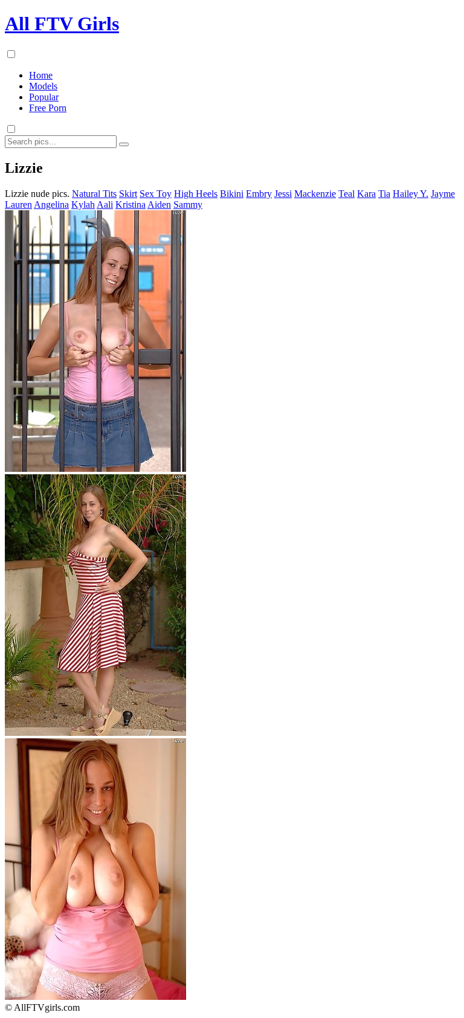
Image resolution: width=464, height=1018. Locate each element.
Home (41, 75)
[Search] (124, 144)
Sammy (187, 204)
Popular (44, 97)
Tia (384, 193)
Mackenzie (315, 193)
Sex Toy (156, 193)
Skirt (128, 193)
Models (43, 86)
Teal (346, 193)
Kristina (130, 204)
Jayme (443, 193)
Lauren (18, 204)
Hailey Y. (410, 193)
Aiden (159, 204)
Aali (105, 204)
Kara (366, 193)
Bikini (231, 193)
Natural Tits (94, 193)
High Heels (196, 193)
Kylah (83, 204)
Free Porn (47, 108)
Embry (259, 193)
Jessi (283, 193)
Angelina (51, 204)
